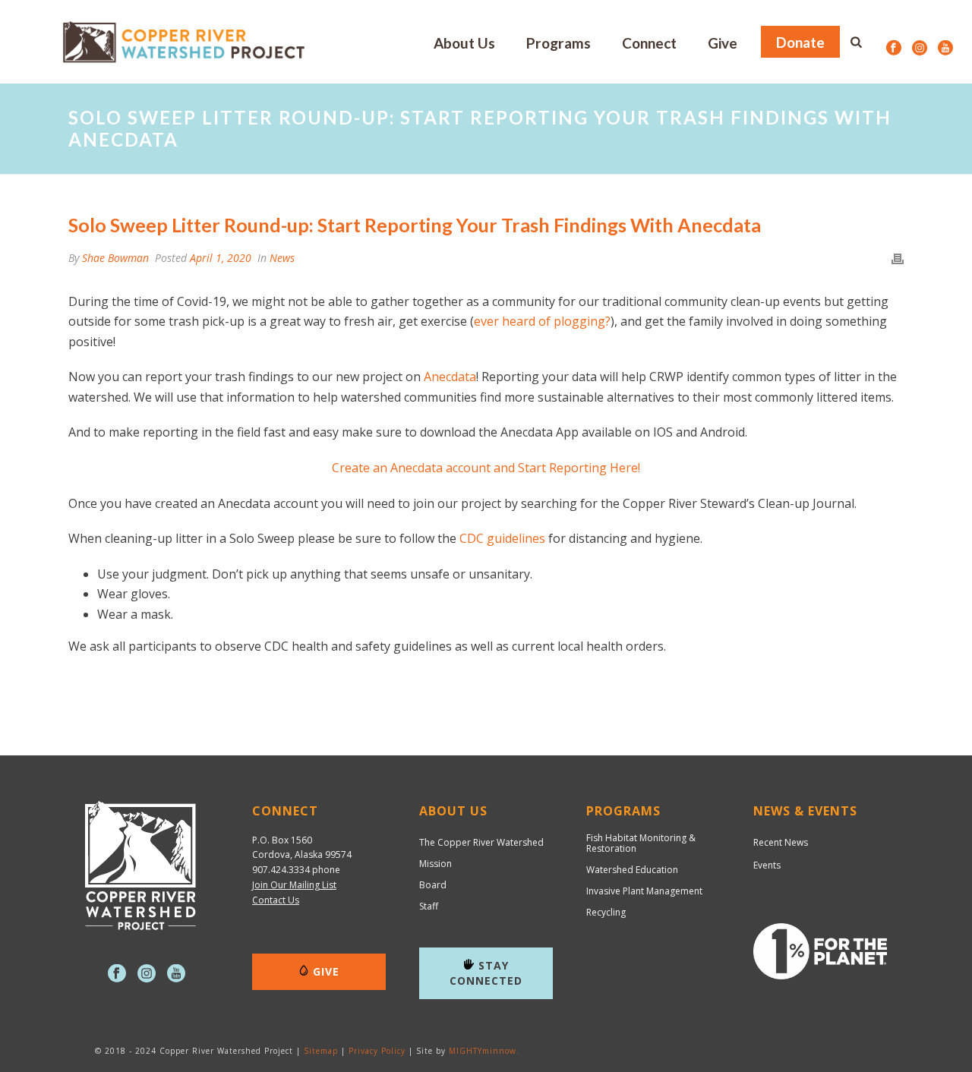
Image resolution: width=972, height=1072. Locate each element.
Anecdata (450, 376)
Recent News (780, 842)
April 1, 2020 (220, 258)
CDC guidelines (502, 538)
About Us (464, 43)
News (282, 258)
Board (433, 885)
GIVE (326, 971)
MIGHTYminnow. (484, 1050)
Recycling (606, 912)
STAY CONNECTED (486, 973)
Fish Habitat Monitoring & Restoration (641, 843)
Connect (649, 43)
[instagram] (146, 974)
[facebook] (117, 974)
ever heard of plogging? (542, 321)
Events (767, 865)
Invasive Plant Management (644, 891)
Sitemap (321, 1050)
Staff (428, 906)
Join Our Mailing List (294, 884)
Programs (558, 43)
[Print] (898, 258)
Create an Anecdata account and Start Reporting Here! (486, 467)
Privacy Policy (377, 1050)
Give (722, 43)
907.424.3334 (281, 869)
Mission (435, 864)
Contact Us (275, 900)
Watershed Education (632, 870)
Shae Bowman (115, 258)
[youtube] (176, 974)
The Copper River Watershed (481, 842)
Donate (800, 42)
